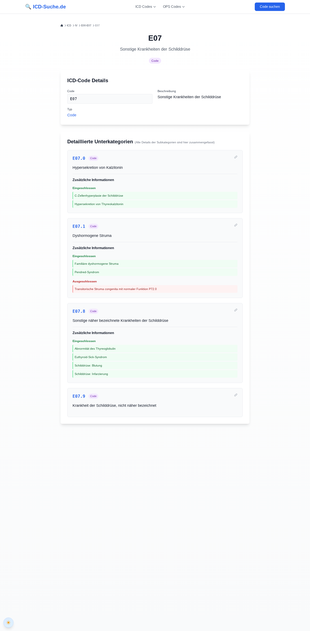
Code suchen (270, 6)
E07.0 (79, 158)
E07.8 (79, 311)
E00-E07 (86, 25)
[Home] (62, 25)
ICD (69, 25)
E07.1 (79, 226)
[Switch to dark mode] (8, 623)
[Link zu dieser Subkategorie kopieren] (235, 157)
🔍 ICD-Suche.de (45, 6)
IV (76, 25)
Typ (69, 109)
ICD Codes (143, 6)
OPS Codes (172, 6)
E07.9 (79, 396)
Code (155, 60)
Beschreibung (167, 91)
